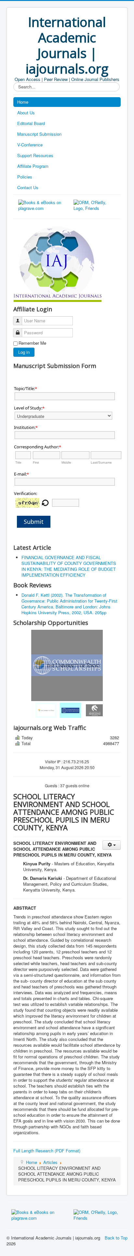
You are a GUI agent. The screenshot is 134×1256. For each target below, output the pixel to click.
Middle (66, 462)
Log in (24, 352)
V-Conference (30, 145)
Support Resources (35, 155)
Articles (50, 1162)
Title (18, 462)
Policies (24, 177)
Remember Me (32, 343)
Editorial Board (31, 123)
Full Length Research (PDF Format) (46, 1150)
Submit (34, 521)
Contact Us (27, 187)
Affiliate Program (32, 166)
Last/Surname (101, 462)
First (36, 462)
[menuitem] (42, 710)
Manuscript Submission (39, 134)
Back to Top (116, 1238)
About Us (26, 112)
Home (22, 102)
